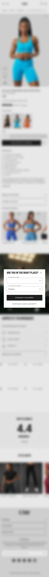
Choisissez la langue (14, 286)
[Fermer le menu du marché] (40, 272)
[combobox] (24, 280)
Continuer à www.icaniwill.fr (24, 304)
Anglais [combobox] (11, 289)
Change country (24, 298)
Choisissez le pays (13, 277)
